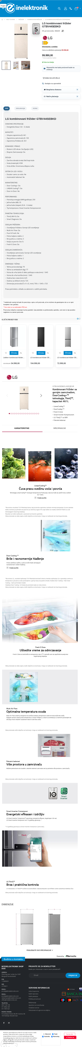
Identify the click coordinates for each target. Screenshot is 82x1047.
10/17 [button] (25, 413)
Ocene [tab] (35, 108)
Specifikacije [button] (59, 428)
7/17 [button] (20, 413)
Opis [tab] (6, 108)
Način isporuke (33, 994)
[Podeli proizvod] (62, 31)
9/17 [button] (23, 413)
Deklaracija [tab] (20, 108)
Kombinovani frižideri (34, 19)
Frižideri (21, 19)
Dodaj (15, 353)
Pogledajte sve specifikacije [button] (39, 950)
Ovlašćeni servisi (34, 1008)
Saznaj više (69, 1034)
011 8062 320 (6, 1007)
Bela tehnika (10, 19)
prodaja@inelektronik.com (10, 991)
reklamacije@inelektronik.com (11, 998)
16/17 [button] (36, 413)
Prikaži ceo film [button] (41, 498)
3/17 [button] (12, 413)
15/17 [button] (34, 413)
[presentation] (4, 41)
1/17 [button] (9, 413)
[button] (59, 8)
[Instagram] (9, 1023)
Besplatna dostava (53, 89)
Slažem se (70, 1037)
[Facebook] (4, 1023)
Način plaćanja (52, 96)
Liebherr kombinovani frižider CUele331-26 (14, 357)
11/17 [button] (27, 413)
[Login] (65, 8)
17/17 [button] (38, 413)
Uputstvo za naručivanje (36, 1005)
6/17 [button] (18, 413)
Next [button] (41, 395)
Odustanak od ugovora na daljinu (39, 1010)
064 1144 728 (6, 1005)
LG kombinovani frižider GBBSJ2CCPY (68, 357)
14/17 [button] (32, 413)
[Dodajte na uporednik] (21, 353)
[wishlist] (6, 353)
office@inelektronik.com (9, 1000)
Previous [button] (7, 395)
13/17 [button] (31, 413)
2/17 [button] (11, 413)
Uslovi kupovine (34, 991)
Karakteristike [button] (21, 428)
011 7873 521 (6, 1009)
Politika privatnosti (35, 999)
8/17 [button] (22, 413)
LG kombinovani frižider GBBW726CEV (41, 357)
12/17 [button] (29, 413)
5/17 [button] (16, 413)
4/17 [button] (14, 413)
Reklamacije (32, 1003)
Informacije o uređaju (50, 46)
